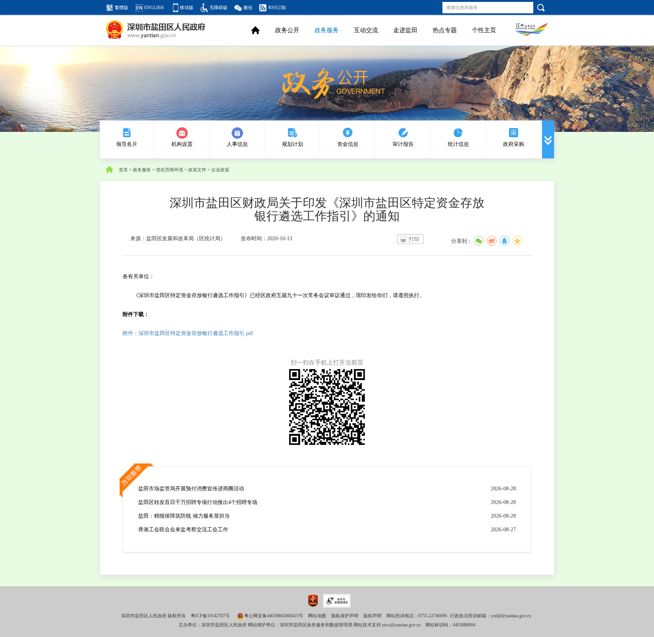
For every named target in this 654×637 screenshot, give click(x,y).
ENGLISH (154, 7)
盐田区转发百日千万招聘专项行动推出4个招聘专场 (197, 502)
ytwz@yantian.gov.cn (401, 625)
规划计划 (292, 144)
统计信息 (458, 144)
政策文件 (197, 169)
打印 (414, 239)
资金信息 (347, 144)
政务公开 (287, 30)
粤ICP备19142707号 (210, 615)
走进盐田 (405, 30)
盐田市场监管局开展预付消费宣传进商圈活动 (191, 488)
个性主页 (484, 30)
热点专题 (445, 30)
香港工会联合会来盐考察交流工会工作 (183, 529)
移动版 (186, 7)
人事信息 (237, 144)
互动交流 (366, 30)
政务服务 (327, 30)
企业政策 (220, 169)
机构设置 (182, 144)
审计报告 (403, 144)
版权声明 (372, 615)
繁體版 (121, 7)
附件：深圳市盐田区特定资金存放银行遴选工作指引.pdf (188, 333)
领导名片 (126, 144)
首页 (123, 169)
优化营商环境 (169, 169)
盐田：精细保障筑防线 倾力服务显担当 (184, 516)
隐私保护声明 (344, 615)
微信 (247, 7)
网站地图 (317, 615)
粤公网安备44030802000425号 (273, 615)
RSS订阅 (277, 7)
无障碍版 (218, 7)
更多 (548, 139)
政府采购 (513, 144)
